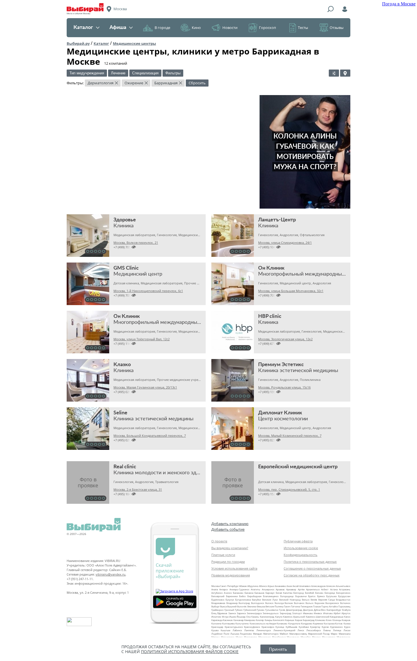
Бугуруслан (344, 596)
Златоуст (297, 613)
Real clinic (124, 466)
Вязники (251, 606)
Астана (334, 589)
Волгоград (244, 603)
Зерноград (285, 613)
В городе (162, 27)
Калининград (267, 616)
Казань (255, 616)
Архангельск (313, 589)
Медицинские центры (134, 43)
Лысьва (234, 633)
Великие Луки (270, 599)
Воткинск (345, 603)
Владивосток (343, 599)
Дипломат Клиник (280, 413)
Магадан (257, 633)
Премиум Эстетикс (281, 364)
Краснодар (217, 626)
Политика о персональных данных (310, 561)
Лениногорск (263, 630)
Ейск (323, 609)
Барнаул (270, 592)
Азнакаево (280, 585)
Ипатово (328, 613)
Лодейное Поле (220, 633)
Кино (196, 27)
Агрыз (271, 585)
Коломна (216, 623)
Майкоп (284, 633)
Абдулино (252, 585)
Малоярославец (298, 633)
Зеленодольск (271, 613)
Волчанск (299, 603)
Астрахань (344, 589)
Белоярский (217, 596)
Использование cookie (301, 548)
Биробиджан (254, 596)
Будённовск (217, 599)
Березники (232, 596)
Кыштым (225, 630)
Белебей (309, 592)
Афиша (117, 27)
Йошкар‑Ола (243, 616)
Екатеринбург (334, 609)
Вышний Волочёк (237, 606)
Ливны (327, 630)
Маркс (334, 633)
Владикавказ (218, 603)
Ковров (346, 620)
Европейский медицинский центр (298, 466)
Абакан (243, 585)
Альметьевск (343, 585)
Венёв (314, 599)
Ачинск (228, 592)
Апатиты (255, 589)
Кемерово (249, 620)
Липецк (337, 630)
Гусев (282, 609)
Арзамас (280, 589)
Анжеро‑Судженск (239, 589)
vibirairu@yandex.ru (110, 574)
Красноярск (268, 626)
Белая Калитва (284, 592)
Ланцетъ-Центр (277, 220)
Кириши (289, 620)
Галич (287, 606)
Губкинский (249, 609)
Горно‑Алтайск (329, 606)
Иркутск (346, 613)
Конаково (282, 623)
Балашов (259, 592)
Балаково (238, 592)
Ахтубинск (217, 592)
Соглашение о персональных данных (312, 568)
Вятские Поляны (274, 606)
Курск (347, 626)
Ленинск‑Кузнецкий (284, 630)
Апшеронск (268, 589)
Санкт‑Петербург (229, 585)
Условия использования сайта (234, 568)
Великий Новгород (290, 599)
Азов (289, 585)
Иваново (308, 613)
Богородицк (287, 596)
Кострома (329, 623)
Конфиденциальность (300, 555)
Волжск (269, 603)
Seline (120, 413)
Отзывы (337, 27)
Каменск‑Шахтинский (317, 616)
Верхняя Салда (326, 599)
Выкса (223, 606)
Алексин (330, 585)
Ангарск (223, 589)
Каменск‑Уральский (294, 616)
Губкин (239, 609)
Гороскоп (267, 27)
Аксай (295, 585)
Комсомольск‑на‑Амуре (263, 623)
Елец (213, 613)
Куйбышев (291, 626)
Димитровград (294, 609)
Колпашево (228, 623)
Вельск (305, 599)
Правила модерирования (230, 575)
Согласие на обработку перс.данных (312, 575)
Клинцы (336, 620)
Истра (225, 616)
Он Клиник (271, 268)
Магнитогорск (271, 633)
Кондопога (294, 623)
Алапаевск (305, 585)
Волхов (289, 603)
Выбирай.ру (78, 43)
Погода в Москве (399, 3)
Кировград (309, 620)
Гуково (260, 609)
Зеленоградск (254, 613)
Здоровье (124, 220)
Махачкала (344, 633)
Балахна (249, 592)
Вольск (309, 603)
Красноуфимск (252, 626)
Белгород (298, 592)
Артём (301, 589)
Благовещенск (271, 596)
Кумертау (315, 626)
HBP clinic (269, 316)
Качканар (238, 620)
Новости (229, 27)
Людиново (246, 633)
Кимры (268, 620)
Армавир (291, 589)
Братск (311, 596)
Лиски (347, 630)
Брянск (321, 596)
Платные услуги (223, 555)
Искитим (216, 616)
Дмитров (308, 609)
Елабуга (346, 609)
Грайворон (217, 609)
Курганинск (336, 626)
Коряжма (318, 623)
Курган (325, 626)
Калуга (278, 616)
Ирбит (337, 613)
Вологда (279, 603)
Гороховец (344, 606)
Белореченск (343, 592)
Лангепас (249, 630)
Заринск (241, 613)
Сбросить (197, 82)
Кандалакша (336, 616)
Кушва (214, 630)
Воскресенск (332, 603)
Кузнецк (279, 626)
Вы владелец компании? (229, 548)
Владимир (232, 603)
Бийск (242, 596)
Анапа (214, 589)
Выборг (215, 606)
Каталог (83, 27)
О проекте (219, 541)
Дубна (317, 609)
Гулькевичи (271, 609)
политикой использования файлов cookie (190, 651)
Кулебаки (304, 626)
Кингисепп (279, 620)
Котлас (339, 623)
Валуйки (256, 599)
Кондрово (306, 623)
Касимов (228, 620)
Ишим (232, 616)
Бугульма (331, 596)
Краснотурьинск (234, 626)
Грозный (229, 609)
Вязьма (261, 606)
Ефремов (222, 613)
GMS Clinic (126, 268)
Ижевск (318, 613)
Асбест (324, 589)
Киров (298, 620)
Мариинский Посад (319, 633)
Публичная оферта (298, 541)
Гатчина (295, 606)
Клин (329, 620)
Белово (319, 592)
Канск (347, 616)
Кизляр (260, 620)
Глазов (317, 606)
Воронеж (320, 603)
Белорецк (330, 592)
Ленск (301, 630)
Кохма (347, 623)
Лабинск (237, 630)
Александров (318, 585)
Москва (215, 585)
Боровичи (301, 596)
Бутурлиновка (243, 599)
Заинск (232, 613)
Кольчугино (242, 623)
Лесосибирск (313, 630)
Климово (320, 620)
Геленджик (307, 606)
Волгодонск (257, 603)
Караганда (216, 620)
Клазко (122, 364)
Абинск (263, 585)
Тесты (303, 27)
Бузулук (230, 599)
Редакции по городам (228, 561)
